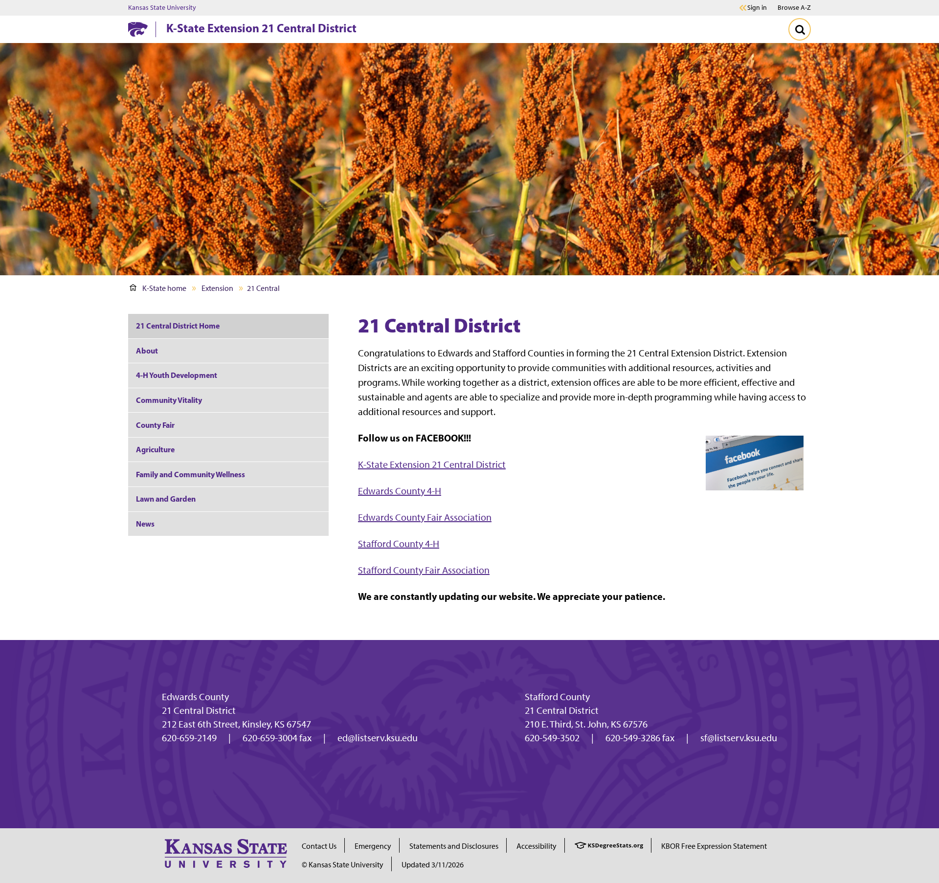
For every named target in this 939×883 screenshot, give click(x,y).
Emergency (373, 846)
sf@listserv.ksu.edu (738, 738)
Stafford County (557, 697)
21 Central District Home (178, 326)
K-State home (164, 288)
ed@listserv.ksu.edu (377, 738)
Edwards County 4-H (399, 491)
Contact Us (319, 846)
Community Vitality (169, 400)
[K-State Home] (138, 29)
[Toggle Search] (799, 29)
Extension (217, 288)
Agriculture (155, 449)
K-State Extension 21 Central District (261, 28)
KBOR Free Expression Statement (714, 846)
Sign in (757, 8)
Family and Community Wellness (190, 474)
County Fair (155, 425)
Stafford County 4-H (398, 544)
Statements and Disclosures (453, 846)
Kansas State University (162, 8)
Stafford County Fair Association (424, 570)
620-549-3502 (552, 738)
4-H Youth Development (176, 375)
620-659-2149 (189, 738)
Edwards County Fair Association (425, 517)
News (145, 524)
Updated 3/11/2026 (433, 864)
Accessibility (536, 846)
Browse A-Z (794, 7)
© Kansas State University (342, 864)
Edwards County (195, 697)
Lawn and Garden (166, 499)
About (147, 350)
